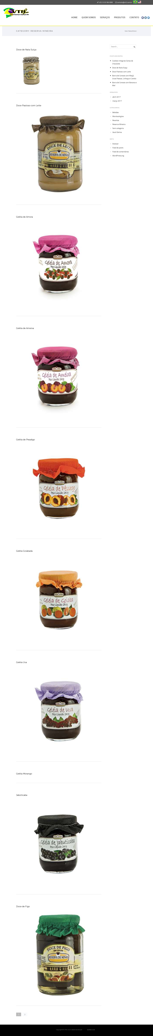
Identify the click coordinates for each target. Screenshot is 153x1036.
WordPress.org (118, 155)
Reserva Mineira (132, 31)
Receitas (115, 120)
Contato (134, 17)
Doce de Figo (23, 906)
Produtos (119, 17)
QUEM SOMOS (89, 17)
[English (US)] (139, 2)
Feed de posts (117, 147)
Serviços (105, 17)
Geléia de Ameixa (25, 328)
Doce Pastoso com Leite (28, 105)
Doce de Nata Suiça (26, 49)
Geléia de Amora (24, 217)
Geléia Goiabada (24, 551)
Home (126, 31)
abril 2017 (116, 96)
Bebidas (115, 112)
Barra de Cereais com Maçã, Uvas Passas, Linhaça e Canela (124, 77)
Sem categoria (118, 128)
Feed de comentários (120, 151)
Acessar (115, 143)
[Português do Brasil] (135, 2)
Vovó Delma (117, 132)
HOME (74, 17)
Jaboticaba (21, 795)
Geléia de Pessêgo (25, 439)
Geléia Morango (24, 773)
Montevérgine (118, 116)
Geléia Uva (21, 662)
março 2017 (117, 100)
